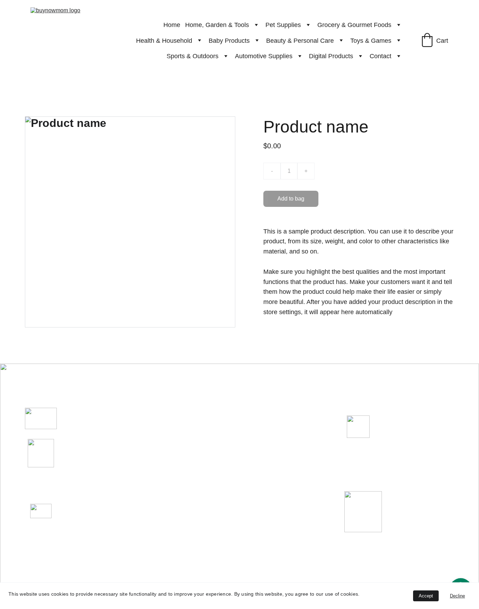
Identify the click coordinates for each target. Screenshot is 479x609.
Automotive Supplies (263, 56)
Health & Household (164, 40)
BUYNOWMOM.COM (115, 418)
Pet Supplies (283, 24)
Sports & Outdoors (192, 56)
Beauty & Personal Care (300, 40)
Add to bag (290, 199)
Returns (367, 463)
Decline (457, 595)
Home (171, 24)
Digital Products (331, 56)
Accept (426, 595)
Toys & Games (370, 40)
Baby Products (229, 40)
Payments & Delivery (396, 483)
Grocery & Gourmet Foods (354, 24)
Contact (380, 56)
